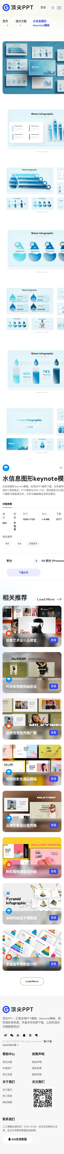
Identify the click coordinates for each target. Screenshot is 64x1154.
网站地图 (7, 1102)
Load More (46, 599)
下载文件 (23, 572)
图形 (7, 543)
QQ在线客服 (19, 1139)
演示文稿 (21, 21)
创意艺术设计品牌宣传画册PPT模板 (33, 640)
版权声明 (37, 1062)
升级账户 (7, 1068)
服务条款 (37, 1074)
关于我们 (7, 1089)
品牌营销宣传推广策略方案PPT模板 (33, 733)
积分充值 (7, 1074)
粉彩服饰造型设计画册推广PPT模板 (33, 872)
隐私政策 (37, 1068)
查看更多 (33, 543)
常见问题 (7, 1062)
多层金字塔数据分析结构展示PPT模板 (34, 964)
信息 (19, 543)
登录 (43, 7)
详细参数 (7, 504)
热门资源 (7, 1095)
